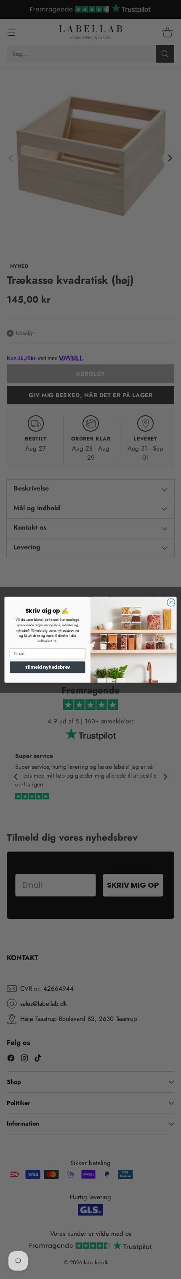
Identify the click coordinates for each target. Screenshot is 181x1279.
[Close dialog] (171, 602)
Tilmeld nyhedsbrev (47, 667)
